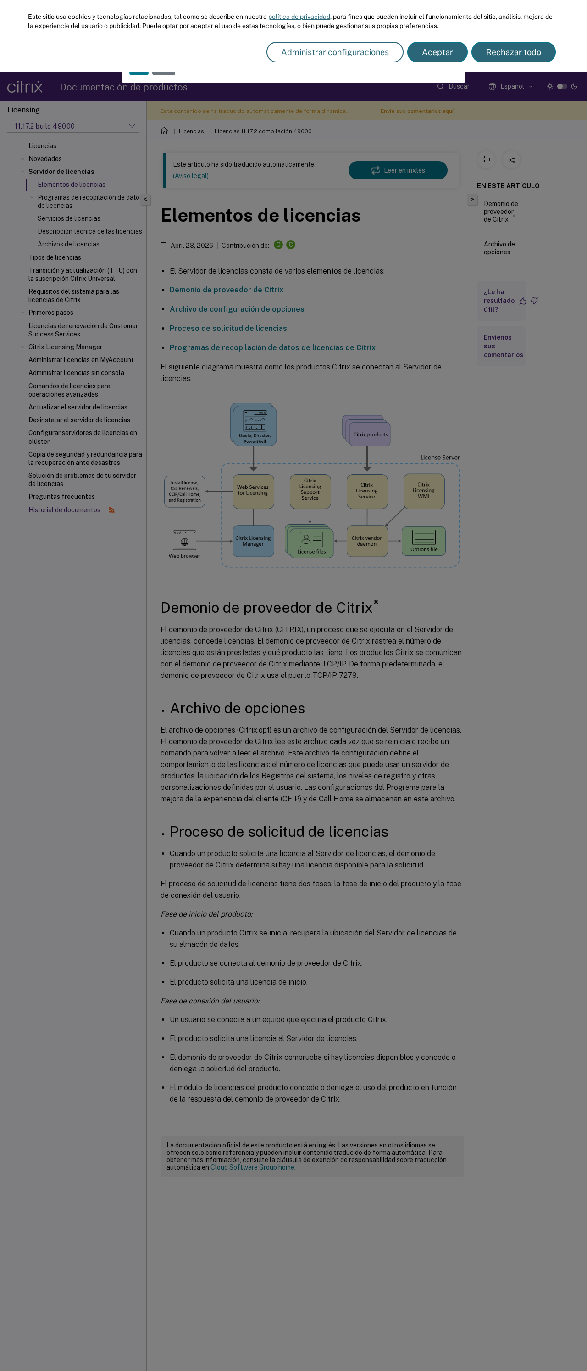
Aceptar (437, 52)
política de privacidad (299, 16)
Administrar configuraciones (335, 52)
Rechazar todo (513, 52)
